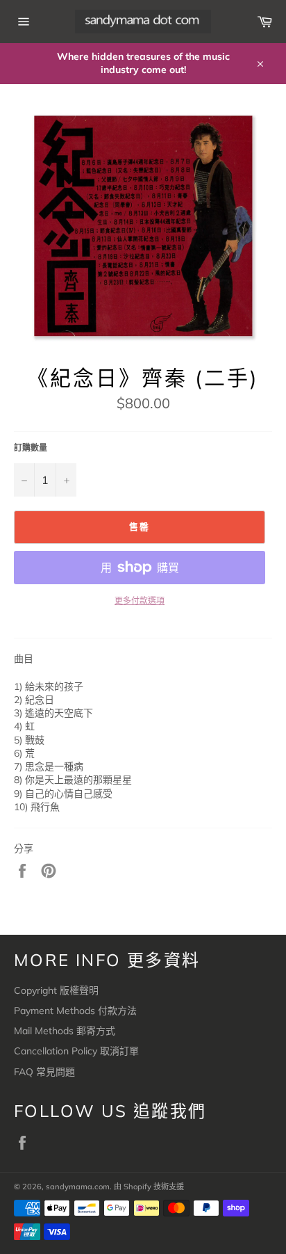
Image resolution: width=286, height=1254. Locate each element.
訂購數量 (30, 447)
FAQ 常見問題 (44, 1072)
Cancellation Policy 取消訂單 (76, 1051)
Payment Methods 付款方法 (75, 1010)
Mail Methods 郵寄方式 (64, 1030)
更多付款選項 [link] (140, 600)
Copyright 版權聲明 (56, 990)
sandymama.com (78, 1186)
